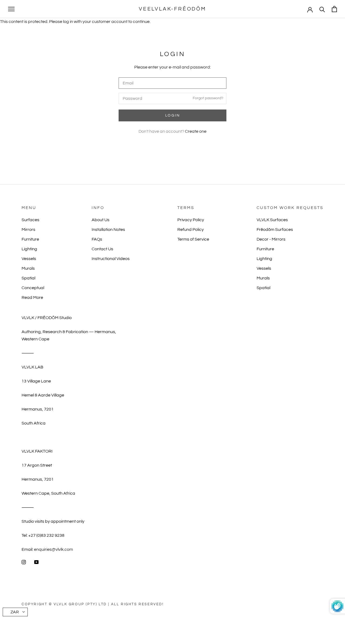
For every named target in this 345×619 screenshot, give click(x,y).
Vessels (29, 259)
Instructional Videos (111, 259)
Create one (195, 131)
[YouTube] (36, 561)
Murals (28, 268)
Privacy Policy (190, 220)
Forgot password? (208, 98)
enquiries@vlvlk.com (53, 549)
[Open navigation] (11, 9)
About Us (100, 220)
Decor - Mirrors (271, 239)
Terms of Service (193, 239)
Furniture (30, 239)
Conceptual (33, 288)
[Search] (322, 9)
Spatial (28, 278)
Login (172, 115)
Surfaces (30, 220)
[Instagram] (24, 561)
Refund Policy (190, 229)
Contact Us (102, 249)
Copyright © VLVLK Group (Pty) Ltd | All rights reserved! (93, 604)
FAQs (97, 239)
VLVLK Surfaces (272, 220)
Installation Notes (108, 229)
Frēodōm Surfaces (275, 229)
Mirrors (28, 229)
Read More (32, 297)
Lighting (29, 249)
